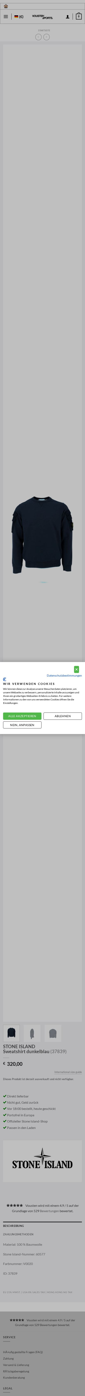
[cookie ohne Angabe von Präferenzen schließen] (76, 669)
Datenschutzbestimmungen (64, 675)
